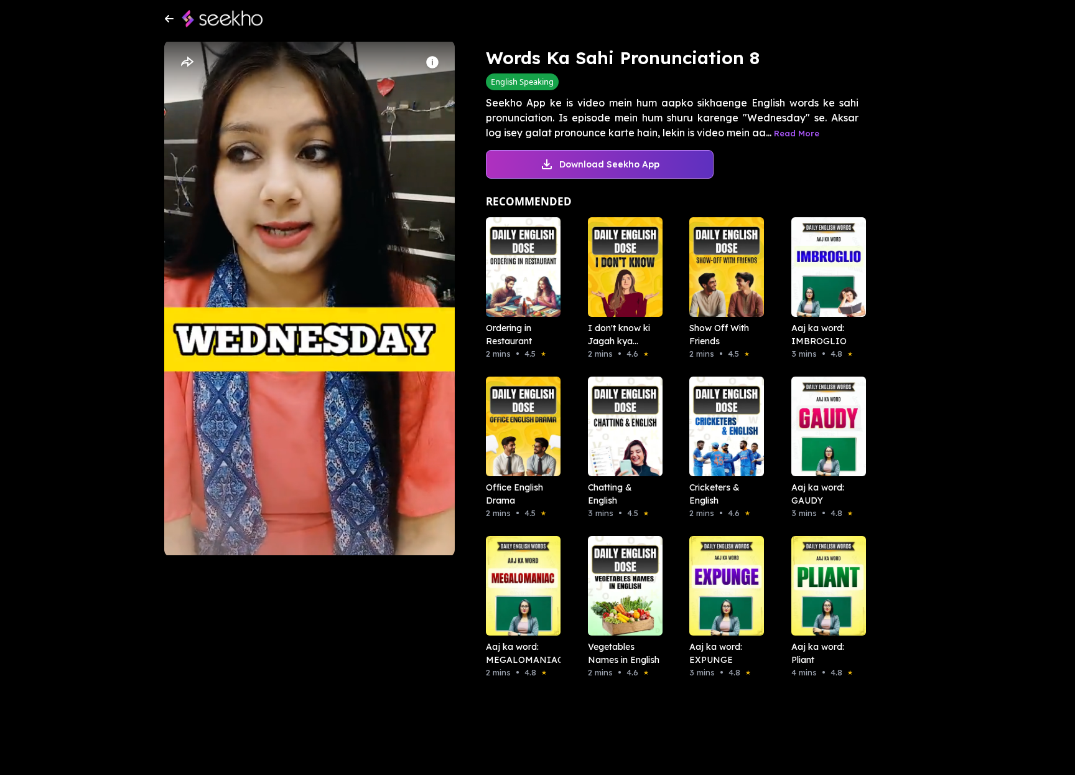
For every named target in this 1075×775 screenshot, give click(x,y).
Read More (796, 133)
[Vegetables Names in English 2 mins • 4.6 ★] (621, 586)
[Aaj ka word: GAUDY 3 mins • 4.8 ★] (825, 426)
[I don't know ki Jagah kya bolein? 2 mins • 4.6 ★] (621, 267)
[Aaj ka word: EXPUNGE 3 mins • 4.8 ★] (722, 586)
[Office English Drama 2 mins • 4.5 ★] (519, 426)
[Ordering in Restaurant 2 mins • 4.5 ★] (519, 267)
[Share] (186, 62)
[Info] (432, 62)
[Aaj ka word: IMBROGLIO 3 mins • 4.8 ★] (825, 267)
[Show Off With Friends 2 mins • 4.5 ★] (722, 267)
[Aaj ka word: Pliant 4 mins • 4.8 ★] (825, 586)
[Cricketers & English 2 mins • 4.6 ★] (722, 426)
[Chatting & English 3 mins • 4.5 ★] (621, 426)
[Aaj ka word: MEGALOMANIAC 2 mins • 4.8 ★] (519, 586)
